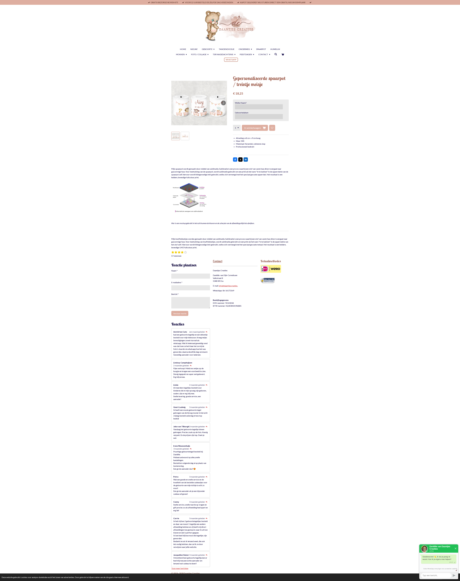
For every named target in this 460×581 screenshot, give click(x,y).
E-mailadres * (176, 282)
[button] (175, 136)
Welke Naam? (241, 103)
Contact (217, 261)
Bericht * (175, 294)
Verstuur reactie (179, 313)
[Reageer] (206, 332)
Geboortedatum (241, 112)
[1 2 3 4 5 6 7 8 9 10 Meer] (237, 128)
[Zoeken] (276, 54)
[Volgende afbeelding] (223, 103)
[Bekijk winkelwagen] (283, 54)
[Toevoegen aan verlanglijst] (272, 128)
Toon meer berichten (179, 568)
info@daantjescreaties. (228, 286)
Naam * (174, 271)
